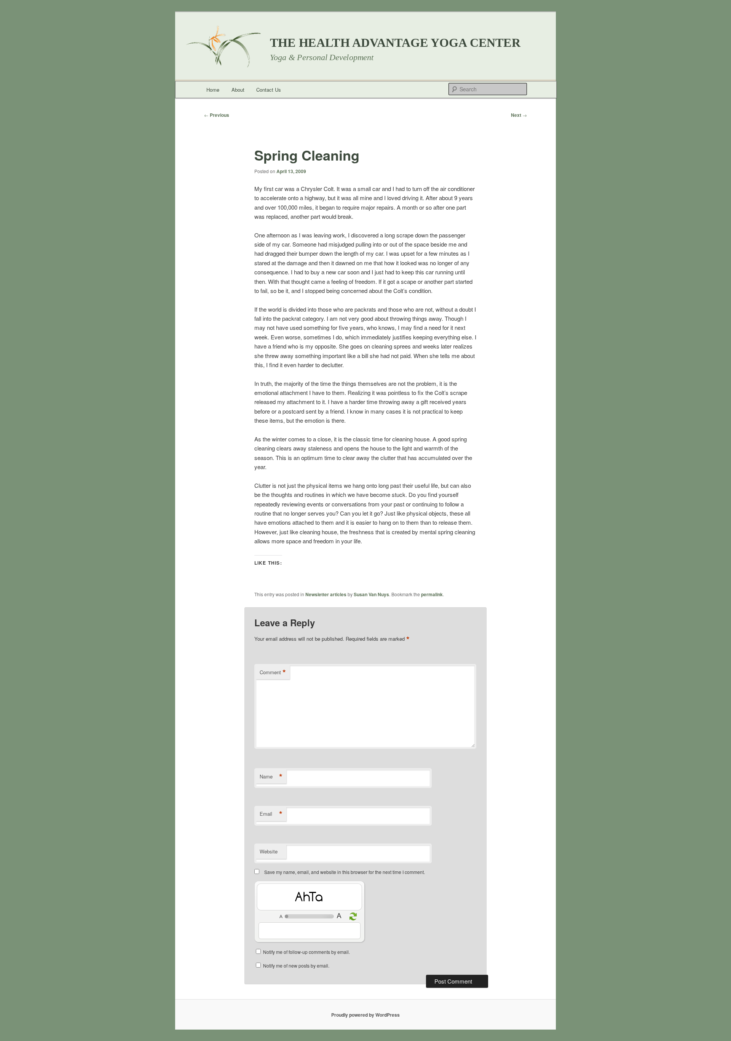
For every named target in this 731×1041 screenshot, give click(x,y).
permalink (432, 594)
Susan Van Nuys (371, 594)
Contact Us (268, 89)
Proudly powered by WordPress (365, 1014)
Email (271, 814)
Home (212, 89)
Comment (273, 672)
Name (271, 776)
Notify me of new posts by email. (296, 965)
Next (519, 114)
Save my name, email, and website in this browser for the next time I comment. (344, 872)
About (237, 89)
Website (269, 851)
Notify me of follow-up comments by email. (306, 952)
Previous (216, 114)
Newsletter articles (325, 594)
